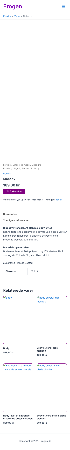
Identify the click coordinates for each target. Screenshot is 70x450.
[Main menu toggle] (63, 6)
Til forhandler (14, 191)
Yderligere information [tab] (16, 220)
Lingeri (16, 168)
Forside (7, 165)
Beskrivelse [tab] (10, 214)
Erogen (12, 6)
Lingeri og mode (21, 165)
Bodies (25, 168)
